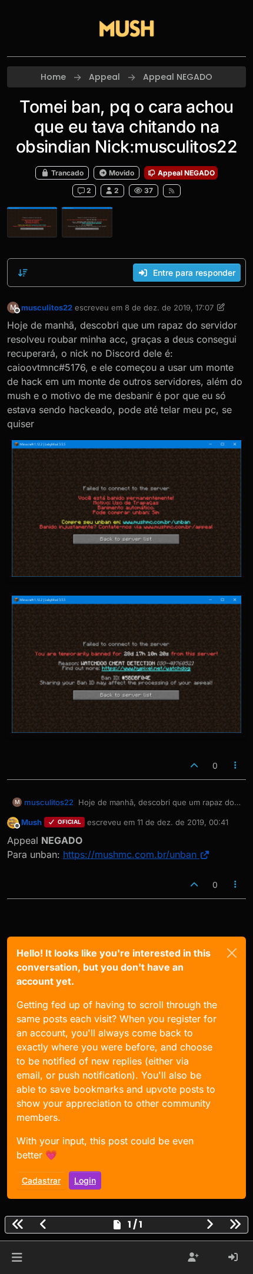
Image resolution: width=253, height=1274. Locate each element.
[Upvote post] (194, 765)
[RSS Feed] (172, 190)
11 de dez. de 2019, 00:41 (182, 822)
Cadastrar (41, 1180)
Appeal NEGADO (185, 172)
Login (85, 1180)
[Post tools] (236, 765)
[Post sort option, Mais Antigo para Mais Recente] (23, 273)
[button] (17, 1257)
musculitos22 (46, 307)
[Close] (232, 953)
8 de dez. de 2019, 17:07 (169, 307)
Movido (120, 172)
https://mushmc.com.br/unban (130, 854)
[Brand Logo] (126, 28)
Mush (31, 822)
